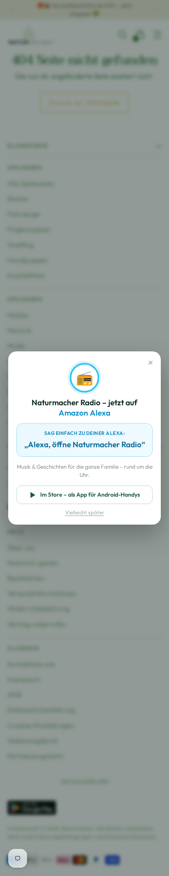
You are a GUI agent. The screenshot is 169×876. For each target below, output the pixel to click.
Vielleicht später (84, 512)
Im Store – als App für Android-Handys (90, 494)
